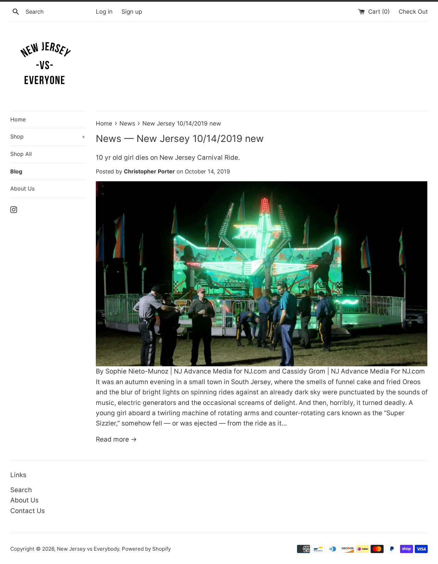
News (108, 138)
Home (18, 119)
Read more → (116, 439)
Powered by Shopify (146, 549)
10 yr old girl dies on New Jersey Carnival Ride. (168, 157)
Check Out (413, 11)
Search (21, 490)
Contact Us (27, 511)
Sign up (131, 11)
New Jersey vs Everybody (88, 549)
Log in (104, 11)
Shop (48, 136)
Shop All (21, 153)
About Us (22, 188)
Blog (16, 171)
